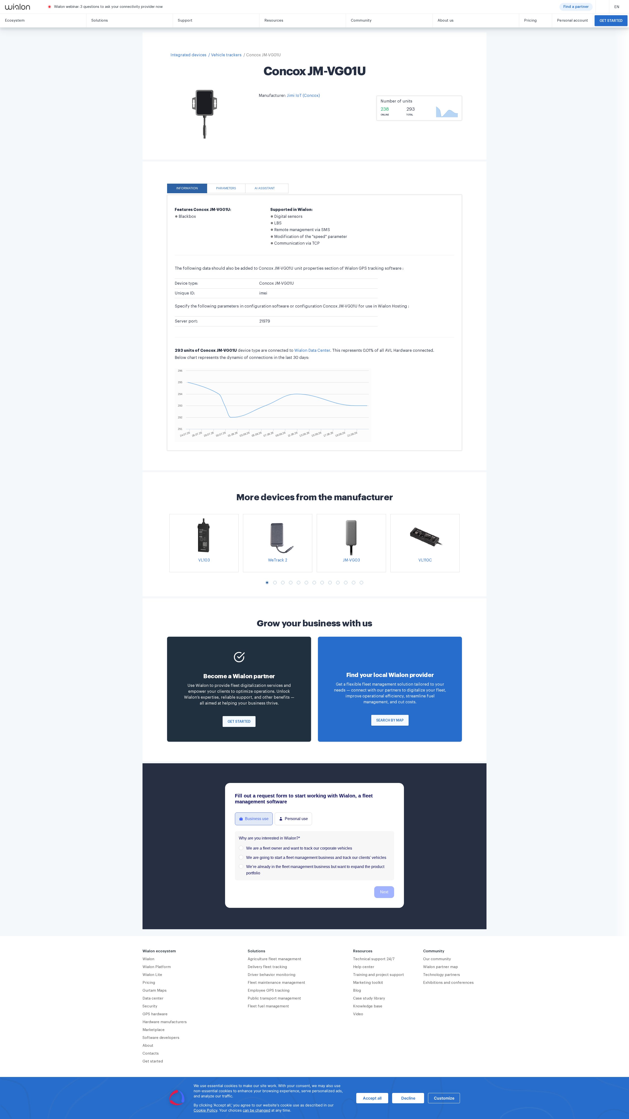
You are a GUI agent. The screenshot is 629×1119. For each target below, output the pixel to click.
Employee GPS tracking (268, 990)
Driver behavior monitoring (271, 975)
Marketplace (154, 1030)
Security (150, 1006)
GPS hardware (155, 1014)
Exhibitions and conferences (448, 983)
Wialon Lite (152, 975)
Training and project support (378, 975)
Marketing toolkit (368, 983)
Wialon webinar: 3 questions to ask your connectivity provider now (108, 7)
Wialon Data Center (312, 351)
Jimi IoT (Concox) (303, 96)
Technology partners (441, 975)
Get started (611, 21)
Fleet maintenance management (276, 983)
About (148, 1045)
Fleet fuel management (268, 1006)
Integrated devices (188, 55)
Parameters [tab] (226, 188)
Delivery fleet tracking (267, 967)
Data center (153, 998)
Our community (437, 959)
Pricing (149, 983)
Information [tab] (187, 188)
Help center (363, 967)
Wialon (148, 959)
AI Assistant (265, 188)
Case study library (369, 998)
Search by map (390, 720)
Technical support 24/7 (374, 959)
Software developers (161, 1038)
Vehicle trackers (226, 55)
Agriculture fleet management (274, 959)
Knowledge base (367, 1006)
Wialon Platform (157, 967)
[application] (314, 1098)
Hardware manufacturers (165, 1022)
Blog (357, 990)
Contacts (151, 1053)
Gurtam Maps (155, 990)
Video (358, 1014)
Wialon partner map (440, 967)
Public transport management (274, 998)
